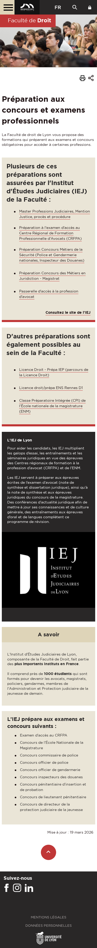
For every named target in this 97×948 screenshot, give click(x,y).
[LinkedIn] (29, 888)
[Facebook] (6, 888)
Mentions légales (48, 917)
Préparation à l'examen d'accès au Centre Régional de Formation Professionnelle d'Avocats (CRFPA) (50, 233)
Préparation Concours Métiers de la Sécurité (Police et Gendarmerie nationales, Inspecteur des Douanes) (51, 254)
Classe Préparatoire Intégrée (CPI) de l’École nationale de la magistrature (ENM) (52, 405)
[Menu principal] (7, 7)
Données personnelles (48, 925)
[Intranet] (90, 7)
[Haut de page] (48, 852)
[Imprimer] (82, 79)
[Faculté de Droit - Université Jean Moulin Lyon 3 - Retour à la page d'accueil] (27, 7)
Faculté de (29, 20)
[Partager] (91, 78)
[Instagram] (17, 888)
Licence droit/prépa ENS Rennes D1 (51, 388)
